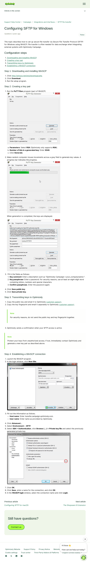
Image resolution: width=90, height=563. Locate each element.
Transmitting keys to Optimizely (20, 63)
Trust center (26, 553)
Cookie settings (11, 553)
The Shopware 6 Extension (74, 505)
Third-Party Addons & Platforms (46, 553)
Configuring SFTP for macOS (16, 505)
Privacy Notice (44, 549)
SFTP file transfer (64, 22)
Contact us (16, 527)
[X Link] (11, 556)
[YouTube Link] (21, 556)
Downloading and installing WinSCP (22, 58)
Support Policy (29, 549)
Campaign (27, 22)
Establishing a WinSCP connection (21, 66)
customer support (53, 302)
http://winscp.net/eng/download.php (27, 76)
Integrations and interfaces (44, 22)
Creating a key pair (15, 60)
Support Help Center (12, 22)
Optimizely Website (12, 549)
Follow (82, 35)
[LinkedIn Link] (16, 556)
